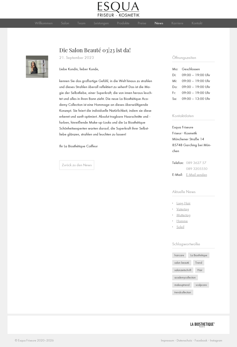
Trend (198, 262)
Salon (65, 23)
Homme (182, 221)
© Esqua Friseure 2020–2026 (34, 340)
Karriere (177, 23)
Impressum (167, 340)
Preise (142, 23)
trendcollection (182, 292)
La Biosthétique (198, 255)
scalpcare (201, 285)
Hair (199, 270)
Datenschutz (184, 340)
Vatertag (182, 209)
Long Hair (183, 203)
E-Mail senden (196, 174)
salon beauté (181, 262)
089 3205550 (196, 169)
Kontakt (197, 23)
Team (81, 23)
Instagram (216, 340)
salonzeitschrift (182, 270)
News (159, 23)
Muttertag (183, 215)
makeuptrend (181, 285)
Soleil (180, 227)
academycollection (185, 277)
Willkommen (44, 23)
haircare (179, 255)
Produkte (123, 23)
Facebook (201, 340)
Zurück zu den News (77, 165)
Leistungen (101, 23)
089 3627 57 (196, 163)
